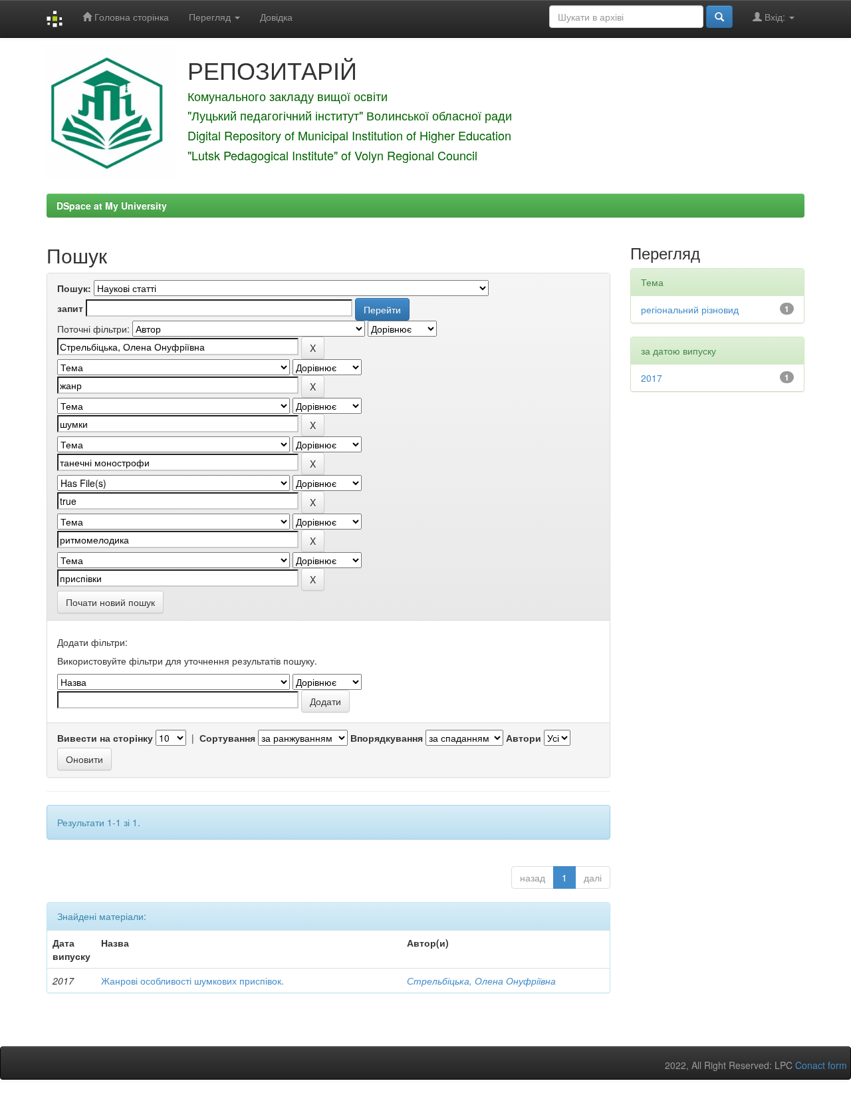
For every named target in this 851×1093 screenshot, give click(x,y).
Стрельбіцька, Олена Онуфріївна (481, 980)
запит (70, 308)
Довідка (276, 16)
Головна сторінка (130, 16)
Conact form (821, 1065)
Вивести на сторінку (105, 737)
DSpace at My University (112, 205)
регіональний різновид (690, 309)
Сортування (227, 737)
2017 (651, 378)
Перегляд (211, 16)
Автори (523, 737)
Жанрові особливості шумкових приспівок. (192, 980)
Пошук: (74, 288)
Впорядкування (386, 737)
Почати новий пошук (110, 602)
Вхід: (775, 16)
